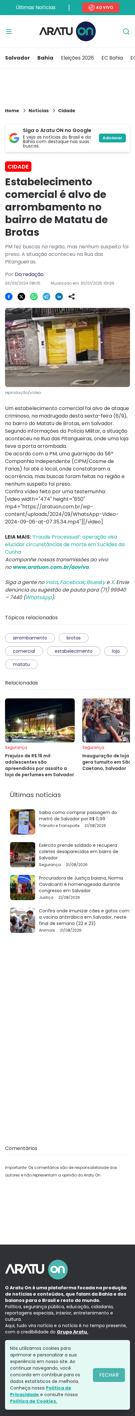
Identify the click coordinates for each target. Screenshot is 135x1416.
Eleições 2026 (77, 57)
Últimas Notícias (36, 7)
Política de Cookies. (33, 1401)
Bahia (45, 57)
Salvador (17, 57)
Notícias (39, 110)
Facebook (72, 582)
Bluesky (96, 582)
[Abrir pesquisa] (126, 31)
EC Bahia (112, 57)
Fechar (109, 1374)
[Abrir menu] (9, 31)
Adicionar (112, 138)
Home (12, 110)
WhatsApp (38, 597)
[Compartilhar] (71, 296)
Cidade (66, 110)
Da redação (29, 274)
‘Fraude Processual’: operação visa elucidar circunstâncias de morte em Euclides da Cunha (65, 544)
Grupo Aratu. (72, 1332)
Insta (52, 582)
